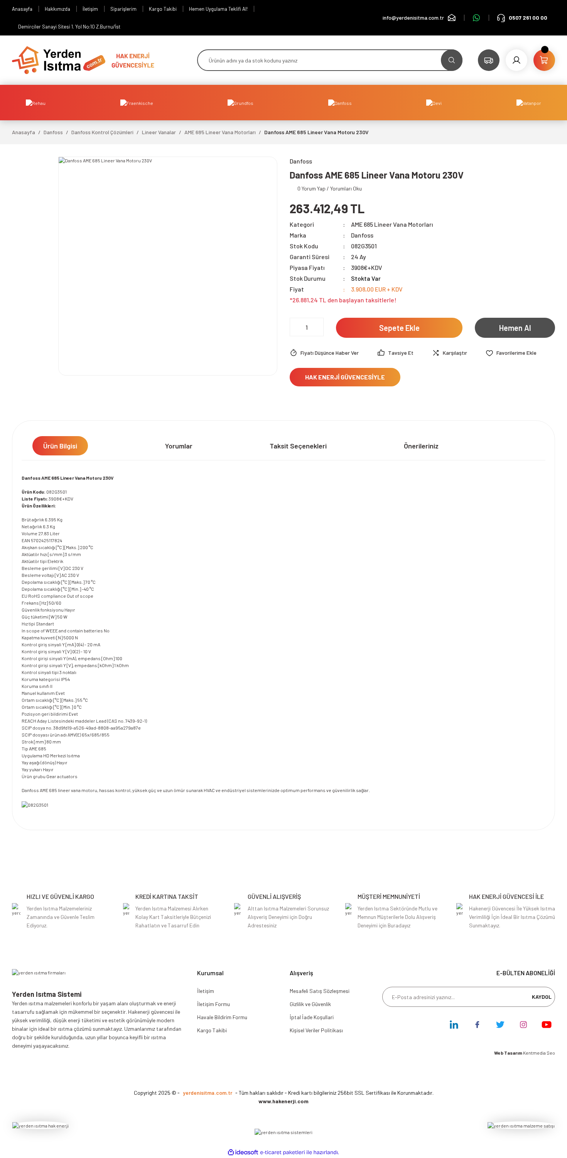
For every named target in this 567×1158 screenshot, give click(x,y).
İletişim (205, 991)
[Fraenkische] (136, 102)
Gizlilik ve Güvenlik (310, 1004)
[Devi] (434, 102)
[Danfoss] (340, 102)
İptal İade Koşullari (312, 1017)
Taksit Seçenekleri (298, 446)
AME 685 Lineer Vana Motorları (392, 224)
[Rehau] (36, 102)
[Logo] (58, 59)
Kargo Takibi (212, 1030)
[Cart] (544, 60)
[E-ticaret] (282, 1152)
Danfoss (362, 235)
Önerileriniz (421, 446)
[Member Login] (516, 60)
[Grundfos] (240, 102)
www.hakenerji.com (283, 1101)
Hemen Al (515, 327)
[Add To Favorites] (511, 353)
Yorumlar (178, 446)
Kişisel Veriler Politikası (316, 1030)
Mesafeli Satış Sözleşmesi (319, 991)
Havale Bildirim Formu (222, 1017)
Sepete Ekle (399, 327)
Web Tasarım (508, 1052)
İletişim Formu (213, 1004)
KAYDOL (542, 996)
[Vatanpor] (528, 102)
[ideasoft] (243, 1152)
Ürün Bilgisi (60, 446)
